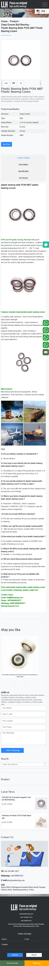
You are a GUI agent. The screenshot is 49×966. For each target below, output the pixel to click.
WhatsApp (37, 963)
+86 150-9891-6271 (11, 871)
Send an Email (12, 963)
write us (5, 692)
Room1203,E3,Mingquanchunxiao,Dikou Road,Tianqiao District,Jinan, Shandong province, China (26, 925)
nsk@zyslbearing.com (16, 880)
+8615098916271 (16, 876)
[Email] (46, 351)
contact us (7, 837)
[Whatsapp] (46, 322)
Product (5, 779)
